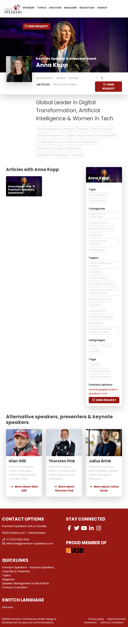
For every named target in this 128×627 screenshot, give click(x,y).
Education (71, 142)
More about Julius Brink (106, 489)
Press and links (64, 84)
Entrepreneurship (98, 222)
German (106, 345)
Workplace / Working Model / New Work (60, 155)
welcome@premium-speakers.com (29, 543)
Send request (38, 26)
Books (74, 78)
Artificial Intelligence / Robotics (56, 129)
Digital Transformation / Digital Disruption (92, 135)
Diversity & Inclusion (49, 142)
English (94, 345)
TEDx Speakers (97, 249)
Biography (44, 78)
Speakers (28, 7)
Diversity (94, 364)
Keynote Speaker (98, 194)
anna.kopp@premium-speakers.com (104, 391)
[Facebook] (69, 528)
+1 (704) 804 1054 (17, 539)
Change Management (51, 135)
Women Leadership (100, 376)
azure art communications (38, 622)
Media (60, 78)
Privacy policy (96, 619)
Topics (41, 7)
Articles (43, 84)
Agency (102, 7)
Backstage (87, 7)
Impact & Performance (101, 228)
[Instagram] (98, 528)
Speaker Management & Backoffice (25, 583)
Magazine (70, 7)
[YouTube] (84, 528)
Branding (83, 129)
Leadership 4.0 (89, 142)
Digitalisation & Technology (98, 215)
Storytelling (73, 148)
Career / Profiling (102, 129)
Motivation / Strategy (50, 148)
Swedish (94, 351)
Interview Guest (98, 200)
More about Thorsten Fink (64, 489)
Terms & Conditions (111, 622)
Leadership (95, 234)
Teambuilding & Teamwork (98, 242)
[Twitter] (76, 528)
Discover (55, 7)
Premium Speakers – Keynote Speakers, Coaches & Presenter (28, 569)
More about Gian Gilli (26, 489)
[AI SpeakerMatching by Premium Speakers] (55, 26)
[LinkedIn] (91, 528)
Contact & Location (15, 587)
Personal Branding (99, 370)
